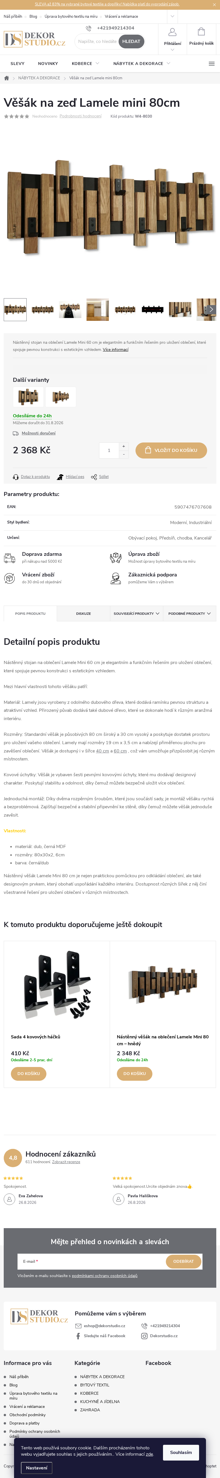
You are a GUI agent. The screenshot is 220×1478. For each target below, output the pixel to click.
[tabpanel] (57, 1014)
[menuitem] (17, 64)
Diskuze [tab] (83, 613)
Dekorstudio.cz (164, 1336)
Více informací (115, 349)
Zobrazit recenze (66, 1162)
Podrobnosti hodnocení (80, 116)
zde (149, 1454)
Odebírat (183, 1261)
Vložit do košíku (176, 450)
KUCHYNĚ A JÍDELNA (100, 1402)
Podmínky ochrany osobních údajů (34, 1434)
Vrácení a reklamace (121, 16)
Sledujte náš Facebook (104, 1336)
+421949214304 (165, 1326)
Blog (33, 16)
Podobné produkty (186, 613)
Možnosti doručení (39, 433)
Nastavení (36, 1468)
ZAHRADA (90, 1410)
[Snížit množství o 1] (123, 454)
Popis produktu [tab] (30, 613)
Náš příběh (13, 16)
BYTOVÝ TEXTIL (94, 1385)
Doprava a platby (24, 1423)
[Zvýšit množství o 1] (123, 446)
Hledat (131, 41)
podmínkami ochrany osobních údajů (105, 1276)
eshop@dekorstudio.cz (104, 1326)
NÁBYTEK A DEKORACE (102, 1377)
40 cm (102, 751)
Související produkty (134, 613)
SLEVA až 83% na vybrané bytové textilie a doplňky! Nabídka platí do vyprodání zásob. (107, 4)
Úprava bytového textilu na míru (71, 16)
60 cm (120, 751)
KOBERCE (89, 1393)
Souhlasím (181, 1452)
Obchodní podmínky (27, 1415)
